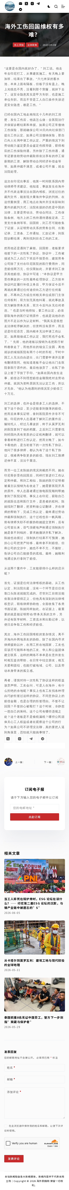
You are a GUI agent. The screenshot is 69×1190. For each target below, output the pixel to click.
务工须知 (19, 44)
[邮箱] (20, 3)
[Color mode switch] (49, 6)
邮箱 (11, 1079)
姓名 (11, 1067)
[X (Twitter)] (26, 3)
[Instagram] (32, 3)
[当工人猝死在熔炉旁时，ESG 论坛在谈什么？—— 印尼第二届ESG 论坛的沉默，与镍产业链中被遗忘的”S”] (34, 876)
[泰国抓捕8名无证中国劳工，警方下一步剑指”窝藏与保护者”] (34, 995)
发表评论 (14, 1158)
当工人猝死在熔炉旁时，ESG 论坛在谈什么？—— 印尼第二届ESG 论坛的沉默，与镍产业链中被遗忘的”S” (33, 903)
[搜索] (56, 6)
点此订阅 (34, 817)
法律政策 (32, 44)
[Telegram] (38, 3)
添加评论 (14, 1092)
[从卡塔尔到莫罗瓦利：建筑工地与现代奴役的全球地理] (34, 937)
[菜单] (63, 6)
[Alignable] (20, 9)
